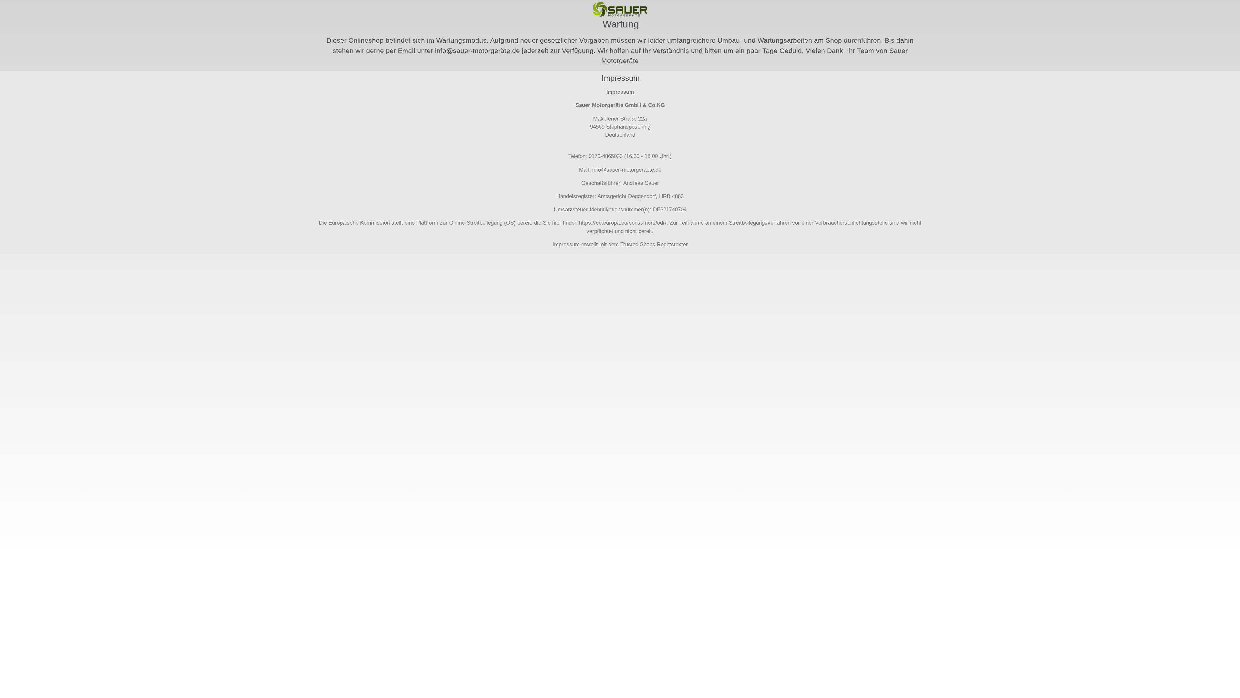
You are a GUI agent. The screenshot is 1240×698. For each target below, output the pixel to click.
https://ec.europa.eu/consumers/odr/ (622, 223)
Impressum (566, 244)
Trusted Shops (637, 244)
